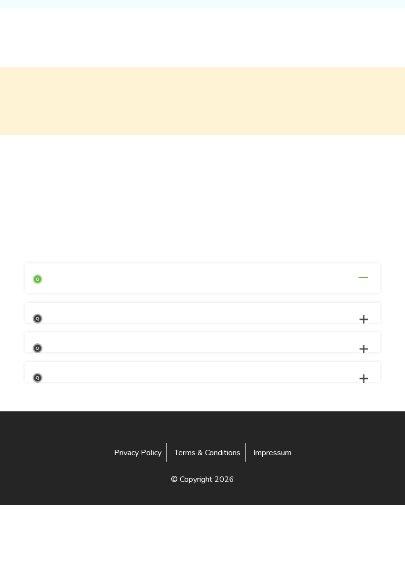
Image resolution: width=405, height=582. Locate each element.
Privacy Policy (138, 453)
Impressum (272, 453)
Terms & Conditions (207, 453)
